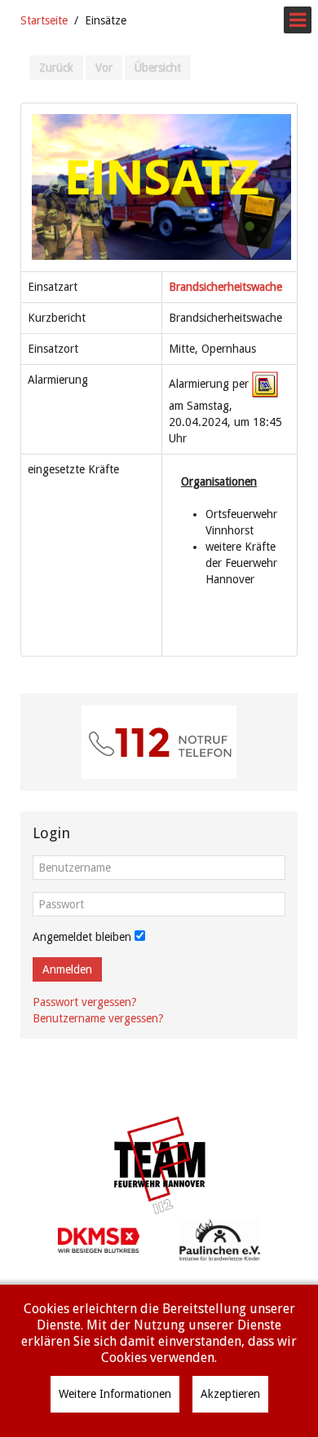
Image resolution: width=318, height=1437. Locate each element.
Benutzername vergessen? (98, 1018)
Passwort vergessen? (85, 1002)
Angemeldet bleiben (82, 936)
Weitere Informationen (115, 1393)
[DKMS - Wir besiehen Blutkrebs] (98, 1239)
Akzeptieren (230, 1393)
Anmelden (67, 969)
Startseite (44, 20)
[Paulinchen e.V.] (219, 1239)
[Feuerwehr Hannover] (159, 1165)
